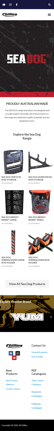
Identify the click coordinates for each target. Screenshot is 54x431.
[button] (49, 4)
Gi (32, 380)
